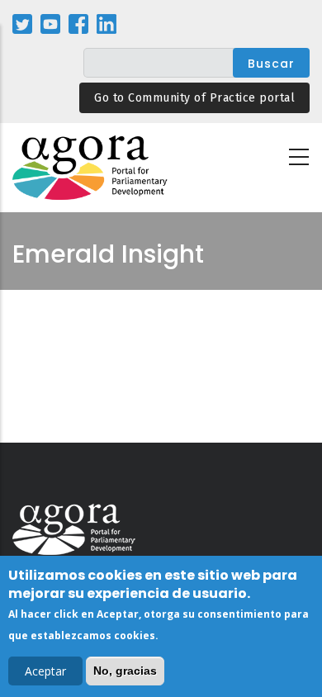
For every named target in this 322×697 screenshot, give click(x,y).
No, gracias (125, 670)
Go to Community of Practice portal (194, 98)
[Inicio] (90, 168)
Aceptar (45, 671)
